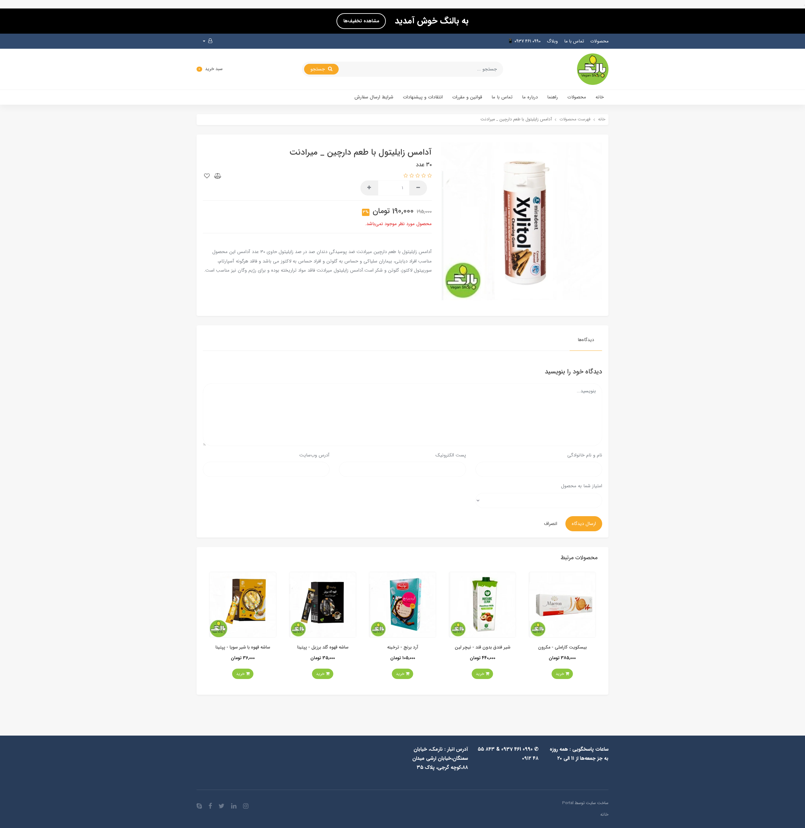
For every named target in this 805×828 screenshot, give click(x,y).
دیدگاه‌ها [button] (586, 340)
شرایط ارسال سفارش (373, 97)
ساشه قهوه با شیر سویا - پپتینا (322, 647)
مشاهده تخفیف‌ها (361, 21)
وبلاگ (552, 41)
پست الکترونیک (451, 455)
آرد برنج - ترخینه (482, 647)
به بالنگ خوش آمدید (430, 21)
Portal (568, 803)
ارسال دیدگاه (584, 523)
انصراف (550, 523)
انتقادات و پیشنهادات (423, 97)
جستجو (318, 69)
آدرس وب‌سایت (314, 455)
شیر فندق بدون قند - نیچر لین (562, 647)
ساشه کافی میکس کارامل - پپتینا (243, 647)
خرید (560, 674)
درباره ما (530, 97)
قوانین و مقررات (467, 97)
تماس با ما (574, 41)
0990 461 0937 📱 (524, 41)
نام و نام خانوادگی (584, 455)
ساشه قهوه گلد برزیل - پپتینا (402, 647)
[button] (208, 41)
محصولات (599, 41)
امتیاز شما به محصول (581, 486)
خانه (600, 97)
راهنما (552, 97)
